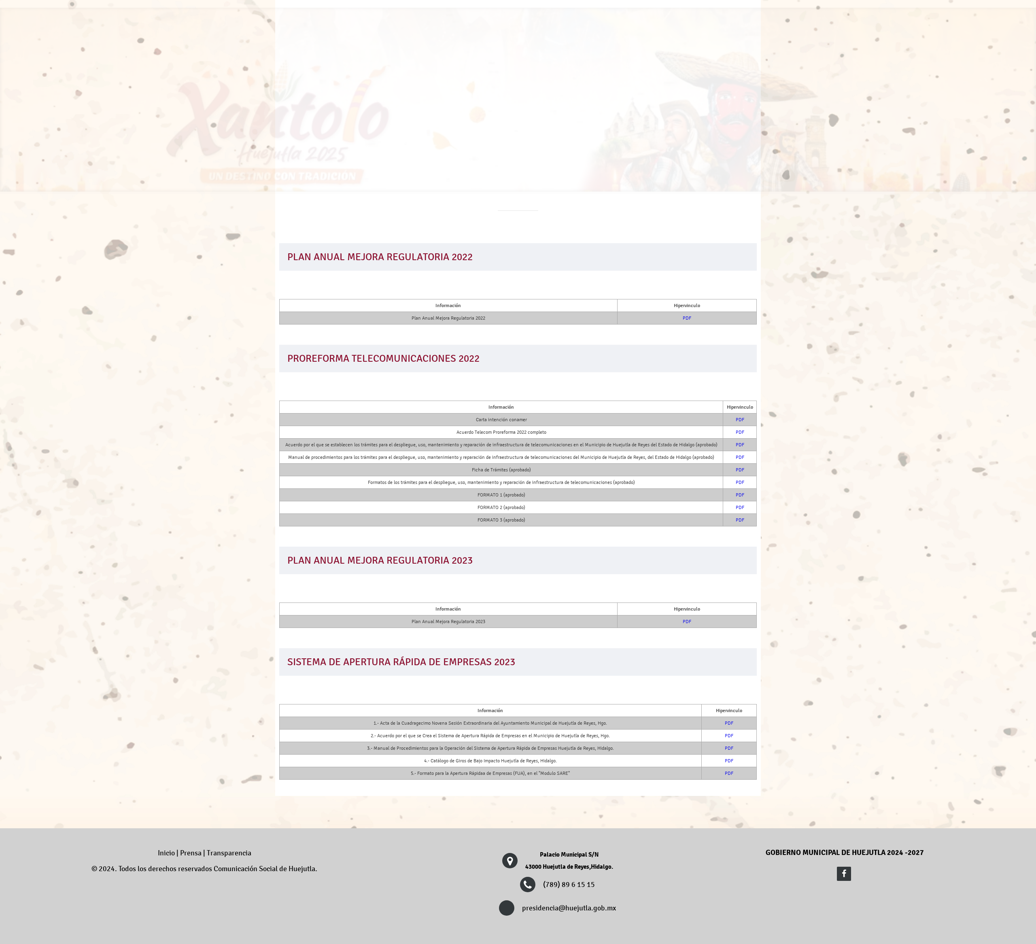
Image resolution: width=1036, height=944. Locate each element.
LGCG (641, 56)
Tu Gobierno (443, 56)
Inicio (166, 853)
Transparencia (587, 56)
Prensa (684, 56)
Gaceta (730, 56)
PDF (687, 318)
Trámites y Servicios (513, 56)
